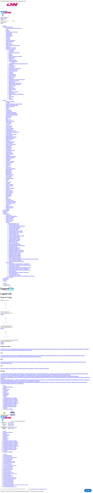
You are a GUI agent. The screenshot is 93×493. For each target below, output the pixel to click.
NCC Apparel (9, 175)
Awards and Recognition (14, 52)
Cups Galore (8, 133)
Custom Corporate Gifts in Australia (16, 235)
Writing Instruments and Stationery (16, 94)
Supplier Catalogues (10, 101)
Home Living (12, 77)
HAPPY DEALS (12, 74)
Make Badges (9, 172)
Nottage (7, 179)
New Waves (8, 177)
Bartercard (5, 211)
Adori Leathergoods (10, 106)
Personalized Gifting (13, 246)
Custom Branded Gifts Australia (15, 230)
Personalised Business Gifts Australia (17, 245)
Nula (7, 180)
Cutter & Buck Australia (11, 134)
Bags (7, 29)
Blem (7, 118)
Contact (5, 280)
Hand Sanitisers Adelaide (14, 240)
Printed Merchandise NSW (14, 248)
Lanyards (8, 39)
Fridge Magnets (9, 35)
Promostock (8, 194)
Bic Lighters (8, 117)
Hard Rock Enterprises (11, 156)
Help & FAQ (6, 213)
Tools (10, 95)
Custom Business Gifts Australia (16, 232)
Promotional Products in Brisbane (10, 399)
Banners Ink (8, 116)
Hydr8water (8, 158)
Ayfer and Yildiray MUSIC (12, 114)
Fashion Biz (8, 149)
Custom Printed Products (14, 238)
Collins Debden (9, 129)
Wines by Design (9, 207)
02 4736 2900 (11, 422)
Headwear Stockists (10, 157)
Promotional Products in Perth (9, 404)
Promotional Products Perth (14, 256)
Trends (7, 205)
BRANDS (11, 58)
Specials (5, 212)
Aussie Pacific (9, 111)
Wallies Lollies (9, 206)
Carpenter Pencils (12, 60)
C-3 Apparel (8, 123)
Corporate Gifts (12, 66)
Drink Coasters (9, 139)
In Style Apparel (9, 162)
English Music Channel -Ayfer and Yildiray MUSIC (20, 267)
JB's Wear (8, 163)
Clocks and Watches (13, 61)
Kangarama (8, 165)
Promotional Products (8, 27)
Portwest (8, 189)
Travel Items (11, 96)
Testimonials (6, 278)
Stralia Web (32, 489)
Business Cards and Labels (12, 31)
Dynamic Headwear (10, 141)
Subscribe (5, 279)
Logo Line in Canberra (14, 243)
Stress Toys (8, 42)
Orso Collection (9, 185)
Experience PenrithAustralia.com (41, 489)
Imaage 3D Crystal (10, 161)
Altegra (7, 108)
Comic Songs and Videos (14, 266)
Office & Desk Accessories (14, 84)
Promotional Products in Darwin (10, 401)
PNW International (10, 188)
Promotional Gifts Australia (14, 254)
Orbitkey (8, 183)
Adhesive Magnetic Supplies (12, 105)
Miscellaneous (12, 82)
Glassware (11, 72)
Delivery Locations (10, 217)
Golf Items (11, 73)
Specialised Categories (13, 91)
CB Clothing (9, 127)
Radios (10, 90)
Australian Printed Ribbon (11, 113)
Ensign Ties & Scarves (11, 144)
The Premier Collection (11, 201)
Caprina (7, 124)
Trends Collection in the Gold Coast (16, 261)
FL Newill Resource (10, 150)
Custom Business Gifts (14, 233)
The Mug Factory (10, 200)
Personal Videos (9, 218)
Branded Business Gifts (14, 223)
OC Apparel (8, 182)
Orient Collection (9, 184)
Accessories (11, 50)
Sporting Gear (12, 93)
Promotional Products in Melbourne (16, 250)
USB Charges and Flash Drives (13, 45)
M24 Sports (8, 171)
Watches (13, 62)
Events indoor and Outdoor (14, 68)
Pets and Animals (12, 89)
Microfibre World (9, 174)
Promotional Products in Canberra (10, 400)
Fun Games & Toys (13, 71)
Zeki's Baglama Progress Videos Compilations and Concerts (22, 276)
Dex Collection (9, 135)
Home (4, 25)
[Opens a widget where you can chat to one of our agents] (88, 490)
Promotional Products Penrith (9, 406)
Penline (7, 186)
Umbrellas (11, 99)
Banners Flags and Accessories (15, 56)
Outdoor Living (12, 85)
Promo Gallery (9, 193)
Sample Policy (9, 221)
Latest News (8, 215)
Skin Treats (8, 199)
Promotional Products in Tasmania (16, 251)
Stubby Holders (9, 44)
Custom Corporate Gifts (14, 234)
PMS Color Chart (10, 219)
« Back (2, 343)
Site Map (5, 407)
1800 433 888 (4, 18)
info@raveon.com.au (12, 427)
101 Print (8, 102)
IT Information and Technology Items (17, 79)
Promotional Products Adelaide (10, 398)
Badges (10, 53)
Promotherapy (9, 195)
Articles (7, 222)
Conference (11, 64)
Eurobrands (8, 146)
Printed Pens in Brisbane (14, 249)
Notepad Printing (9, 178)
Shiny (7, 197)
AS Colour (8, 110)
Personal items (12, 88)
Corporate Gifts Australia (14, 228)
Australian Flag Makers (11, 112)
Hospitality (11, 78)
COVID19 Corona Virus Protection (13, 28)
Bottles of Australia (10, 121)
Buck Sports (8, 122)
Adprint (7, 107)
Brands (4, 100)
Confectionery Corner (10, 130)
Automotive (11, 51)
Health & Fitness (12, 75)
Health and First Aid (13, 69)
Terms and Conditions (8, 409)
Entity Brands (9, 145)
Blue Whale (8, 119)
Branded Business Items (14, 224)
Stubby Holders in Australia (15, 257)
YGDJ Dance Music (13, 273)
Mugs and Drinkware (10, 40)
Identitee (8, 160)
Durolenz (8, 140)
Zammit (7, 208)
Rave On (8, 196)
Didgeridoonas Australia (11, 136)
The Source (8, 204)
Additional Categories (10, 49)
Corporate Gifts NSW (13, 229)
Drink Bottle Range (10, 138)
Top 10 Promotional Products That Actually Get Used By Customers (23, 258)
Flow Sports (8, 151)
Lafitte (7, 166)
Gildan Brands (9, 152)
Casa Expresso (9, 125)
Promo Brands (9, 190)
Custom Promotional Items (14, 237)
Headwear (8, 36)
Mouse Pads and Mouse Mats (15, 83)
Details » (2, 314)
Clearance (8, 46)
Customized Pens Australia (14, 239)
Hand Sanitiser (6, 210)
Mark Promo (8, 173)
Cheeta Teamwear (10, 128)
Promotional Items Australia (15, 255)
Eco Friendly (11, 67)
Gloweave (8, 155)
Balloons (11, 55)
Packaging (11, 86)
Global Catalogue (10, 154)
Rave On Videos (9, 277)
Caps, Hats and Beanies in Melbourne (17, 226)
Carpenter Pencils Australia (14, 227)
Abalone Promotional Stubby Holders (14, 103)
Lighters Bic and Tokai (14, 80)
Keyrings (8, 38)
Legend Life (8, 167)
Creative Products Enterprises (12, 132)
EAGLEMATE (9, 143)
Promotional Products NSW (15, 252)
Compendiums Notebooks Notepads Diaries (18, 63)
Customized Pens (9, 41)
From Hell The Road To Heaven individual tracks (19, 269)
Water (10, 97)
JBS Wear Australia (13, 241)
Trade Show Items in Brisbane (15, 260)
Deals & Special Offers (11, 47)
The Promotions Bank (10, 202)
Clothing (8, 30)
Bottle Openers (12, 57)
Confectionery (9, 33)
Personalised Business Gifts (15, 244)
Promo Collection (10, 191)
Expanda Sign (9, 147)
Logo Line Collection (10, 168)
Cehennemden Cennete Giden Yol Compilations (19, 263)
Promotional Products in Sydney (10, 405)
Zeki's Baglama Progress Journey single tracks (19, 272)
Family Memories (12, 271)
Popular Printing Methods (11, 216)
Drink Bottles (9, 34)
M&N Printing (9, 169)
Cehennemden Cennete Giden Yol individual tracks (20, 265)
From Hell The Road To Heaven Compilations (19, 268)
